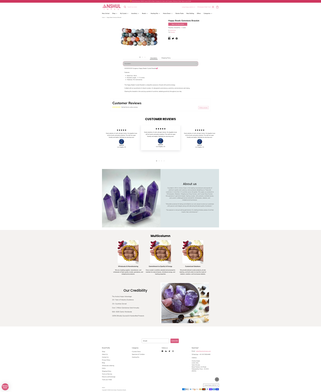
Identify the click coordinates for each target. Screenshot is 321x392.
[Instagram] (173, 351)
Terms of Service (107, 374)
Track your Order (107, 380)
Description (153, 58)
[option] (140, 35)
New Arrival (105, 13)
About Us (105, 354)
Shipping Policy (166, 58)
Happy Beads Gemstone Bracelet (114, 17)
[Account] (213, 7)
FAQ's (104, 368)
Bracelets (173, 32)
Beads (144, 13)
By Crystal (123, 13)
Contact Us (105, 357)
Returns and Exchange (108, 377)
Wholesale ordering (108, 366)
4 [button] (164, 161)
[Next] (164, 54)
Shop (114, 13)
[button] (5, 386)
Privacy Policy (106, 360)
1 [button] (140, 57)
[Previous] (116, 54)
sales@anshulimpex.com (203, 351)
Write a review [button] (203, 108)
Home (103, 17)
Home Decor (167, 13)
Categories (207, 13)
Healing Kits (154, 13)
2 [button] (142, 57)
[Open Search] (125, 7)
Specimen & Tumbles (138, 354)
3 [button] (145, 57)
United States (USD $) (187, 7)
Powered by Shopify (121, 390)
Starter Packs (179, 13)
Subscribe (174, 341)
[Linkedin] (166, 351)
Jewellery (134, 13)
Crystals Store (136, 352)
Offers (199, 13)
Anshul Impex (173, 30)
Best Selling (190, 13)
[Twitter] (169, 351)
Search (103, 387)
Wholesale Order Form (204, 7)
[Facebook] (162, 351)
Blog (103, 363)
